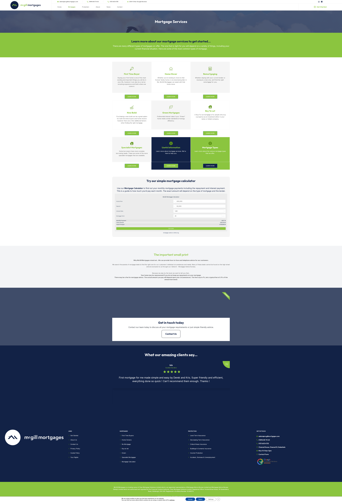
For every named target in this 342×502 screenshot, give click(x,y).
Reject (200, 499)
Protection (85, 7)
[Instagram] (318, 1)
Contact (119, 7)
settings (171, 500)
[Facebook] (321, 1)
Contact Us (171, 333)
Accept (190, 499)
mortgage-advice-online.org (171, 232)
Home (59, 7)
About (98, 7)
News (108, 7)
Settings (210, 499)
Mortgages (71, 7)
